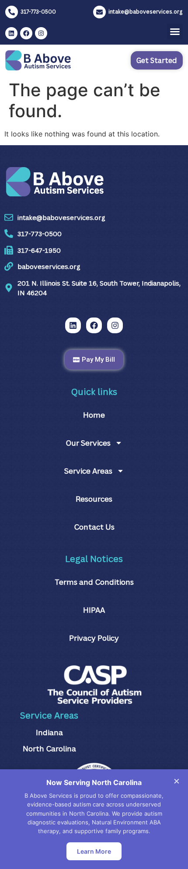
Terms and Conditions (94, 582)
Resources (94, 499)
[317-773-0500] (11, 12)
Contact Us (94, 527)
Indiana (49, 732)
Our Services (88, 443)
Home (94, 415)
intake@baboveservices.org (145, 11)
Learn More (94, 851)
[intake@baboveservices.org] (99, 12)
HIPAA (94, 610)
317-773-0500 (38, 11)
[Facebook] (26, 33)
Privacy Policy (94, 638)
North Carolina (49, 748)
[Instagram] (41, 33)
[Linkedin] (11, 33)
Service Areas (88, 471)
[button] (175, 31)
